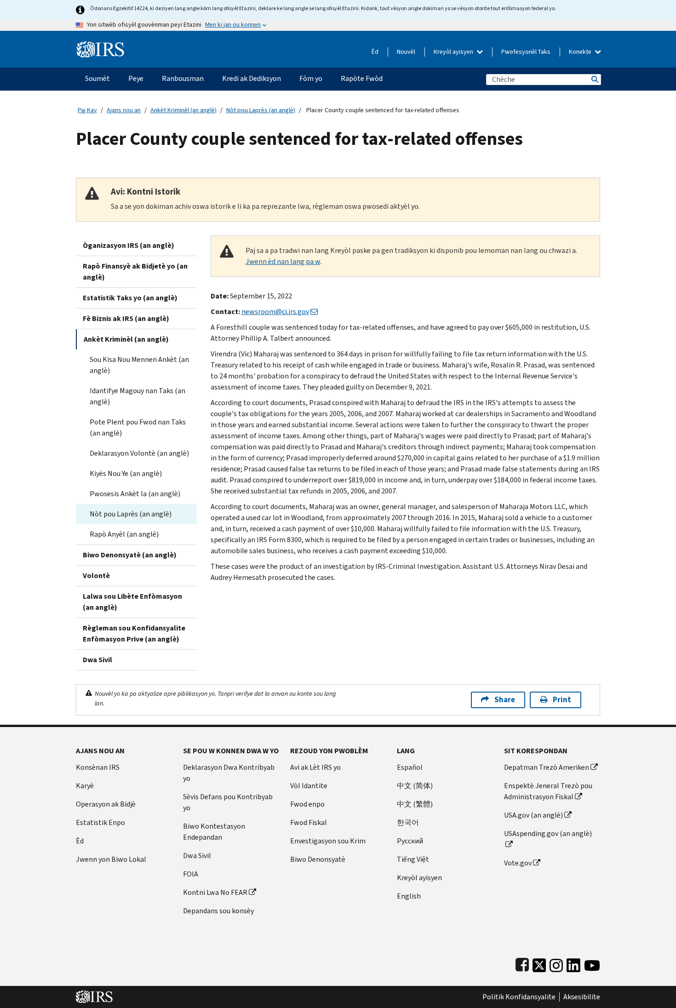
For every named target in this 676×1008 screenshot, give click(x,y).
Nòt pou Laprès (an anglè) (260, 110)
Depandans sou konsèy (218, 911)
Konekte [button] (581, 51)
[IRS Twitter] (539, 963)
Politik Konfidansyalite (519, 997)
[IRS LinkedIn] (573, 963)
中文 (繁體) (415, 804)
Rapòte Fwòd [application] (362, 78)
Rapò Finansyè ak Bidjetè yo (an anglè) (135, 271)
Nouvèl (406, 51)
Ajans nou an (124, 110)
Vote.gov (518, 863)
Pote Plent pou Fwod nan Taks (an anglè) (138, 427)
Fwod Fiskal (308, 822)
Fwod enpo (307, 804)
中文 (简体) (415, 785)
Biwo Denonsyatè (317, 859)
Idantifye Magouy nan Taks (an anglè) (137, 396)
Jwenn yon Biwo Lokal (111, 859)
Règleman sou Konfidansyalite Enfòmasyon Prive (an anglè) (134, 633)
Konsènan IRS (98, 767)
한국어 (408, 822)
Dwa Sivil (97, 659)
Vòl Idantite (308, 785)
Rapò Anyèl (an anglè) (124, 534)
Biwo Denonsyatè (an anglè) (130, 555)
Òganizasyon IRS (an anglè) (128, 245)
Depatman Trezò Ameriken (546, 767)
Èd (375, 51)
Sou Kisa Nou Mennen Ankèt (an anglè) (139, 365)
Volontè (96, 575)
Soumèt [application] (97, 78)
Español (410, 767)
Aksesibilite (581, 997)
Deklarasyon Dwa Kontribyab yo (229, 772)
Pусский (410, 841)
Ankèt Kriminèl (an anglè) (183, 110)
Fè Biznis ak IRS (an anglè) (126, 318)
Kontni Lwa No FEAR (215, 892)
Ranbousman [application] (183, 78)
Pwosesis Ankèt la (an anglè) (135, 493)
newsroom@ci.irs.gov (275, 311)
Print (562, 699)
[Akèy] (100, 45)
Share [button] (504, 699)
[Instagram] (556, 963)
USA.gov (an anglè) (533, 815)
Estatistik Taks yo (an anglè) (130, 298)
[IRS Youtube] (592, 963)
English (409, 896)
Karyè (85, 785)
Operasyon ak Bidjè (106, 804)
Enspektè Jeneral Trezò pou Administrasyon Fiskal (548, 791)
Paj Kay (87, 110)
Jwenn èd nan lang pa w (283, 261)
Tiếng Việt (413, 859)
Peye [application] (135, 78)
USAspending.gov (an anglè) (548, 833)
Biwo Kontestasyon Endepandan (214, 831)
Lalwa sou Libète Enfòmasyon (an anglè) (132, 601)
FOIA (190, 874)
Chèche (594, 79)
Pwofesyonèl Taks (525, 51)
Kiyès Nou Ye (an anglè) (126, 473)
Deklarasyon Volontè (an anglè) (139, 453)
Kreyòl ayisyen (454, 51)
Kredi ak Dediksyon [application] (251, 78)
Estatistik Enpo (100, 822)
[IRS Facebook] (522, 963)
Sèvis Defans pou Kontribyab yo (228, 802)
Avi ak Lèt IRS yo (315, 767)
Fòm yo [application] (310, 78)
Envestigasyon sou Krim (328, 841)
